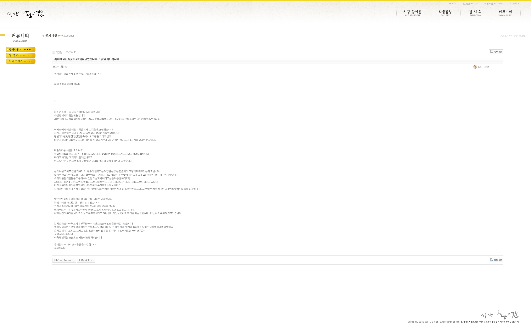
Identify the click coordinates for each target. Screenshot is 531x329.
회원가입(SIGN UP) (493, 3)
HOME (452, 3)
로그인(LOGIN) (470, 3)
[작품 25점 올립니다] (86, 259)
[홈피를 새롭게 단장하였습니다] (64, 259)
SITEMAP (514, 3)
